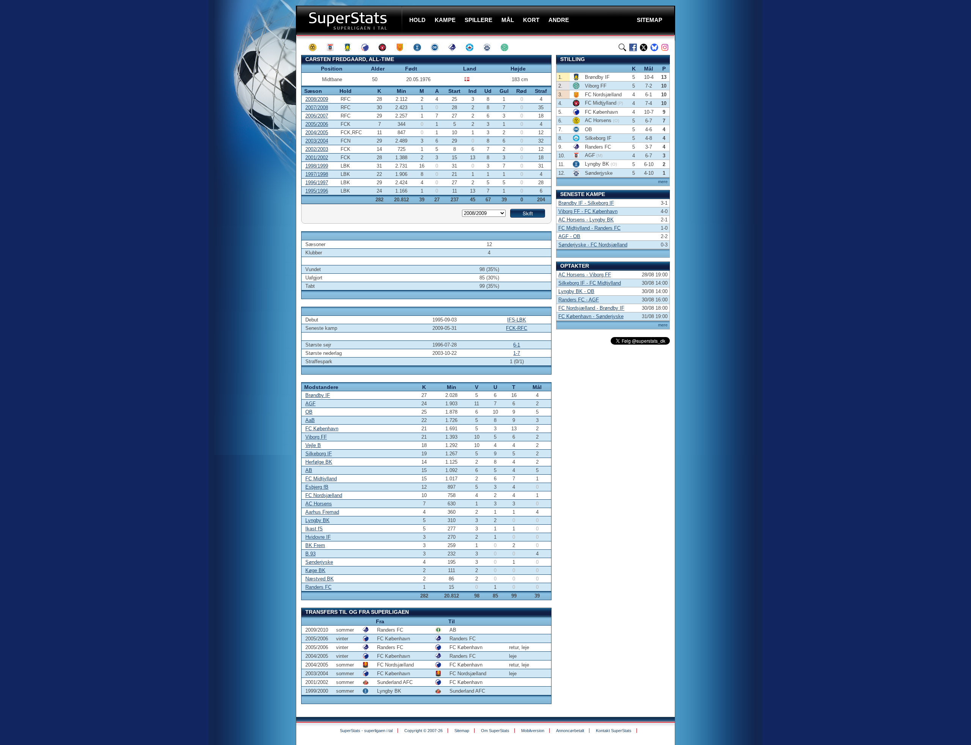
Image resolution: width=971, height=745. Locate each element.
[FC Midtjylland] (386, 47)
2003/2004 (316, 141)
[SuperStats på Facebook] (633, 47)
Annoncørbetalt (570, 730)
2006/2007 (316, 116)
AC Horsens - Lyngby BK (586, 220)
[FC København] (368, 47)
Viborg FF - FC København (587, 211)
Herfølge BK (318, 462)
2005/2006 (316, 124)
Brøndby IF (317, 395)
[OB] (438, 47)
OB (309, 412)
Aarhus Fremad (322, 512)
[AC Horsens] (316, 47)
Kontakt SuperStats (614, 730)
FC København (321, 428)
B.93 (310, 554)
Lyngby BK (317, 520)
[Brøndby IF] (351, 47)
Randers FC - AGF (578, 300)
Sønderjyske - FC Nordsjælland (592, 245)
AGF (310, 403)
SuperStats (349, 20)
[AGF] (333, 47)
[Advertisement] (250, 149)
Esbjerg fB (316, 487)
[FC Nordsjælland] (403, 47)
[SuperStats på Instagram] (665, 47)
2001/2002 (316, 157)
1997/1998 (316, 174)
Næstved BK (319, 579)
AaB (310, 420)
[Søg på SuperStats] (622, 47)
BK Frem (315, 545)
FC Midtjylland (321, 479)
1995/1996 (316, 191)
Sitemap (461, 730)
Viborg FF (316, 437)
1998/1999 (316, 166)
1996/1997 (316, 182)
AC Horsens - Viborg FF (584, 275)
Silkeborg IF (318, 453)
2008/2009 (316, 99)
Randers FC (318, 587)
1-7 (516, 353)
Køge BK (315, 570)
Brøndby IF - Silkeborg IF (586, 203)
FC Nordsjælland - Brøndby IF (591, 308)
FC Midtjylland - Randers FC (589, 228)
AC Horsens (318, 504)
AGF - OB (569, 236)
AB (308, 470)
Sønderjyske (319, 562)
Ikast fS (314, 529)
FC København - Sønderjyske (591, 316)
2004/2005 (316, 132)
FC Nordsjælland (323, 495)
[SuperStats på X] (643, 47)
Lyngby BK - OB (576, 291)
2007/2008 (316, 107)
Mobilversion (532, 730)
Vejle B (313, 445)
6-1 (516, 345)
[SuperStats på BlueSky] (654, 47)
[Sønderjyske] (490, 47)
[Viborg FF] (508, 47)
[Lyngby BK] (420, 47)
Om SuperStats (495, 730)
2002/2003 (316, 149)
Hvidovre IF (318, 537)
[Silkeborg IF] (473, 47)
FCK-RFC (516, 328)
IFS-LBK (516, 320)
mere (663, 181)
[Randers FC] (455, 47)
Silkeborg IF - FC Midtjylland (589, 283)
